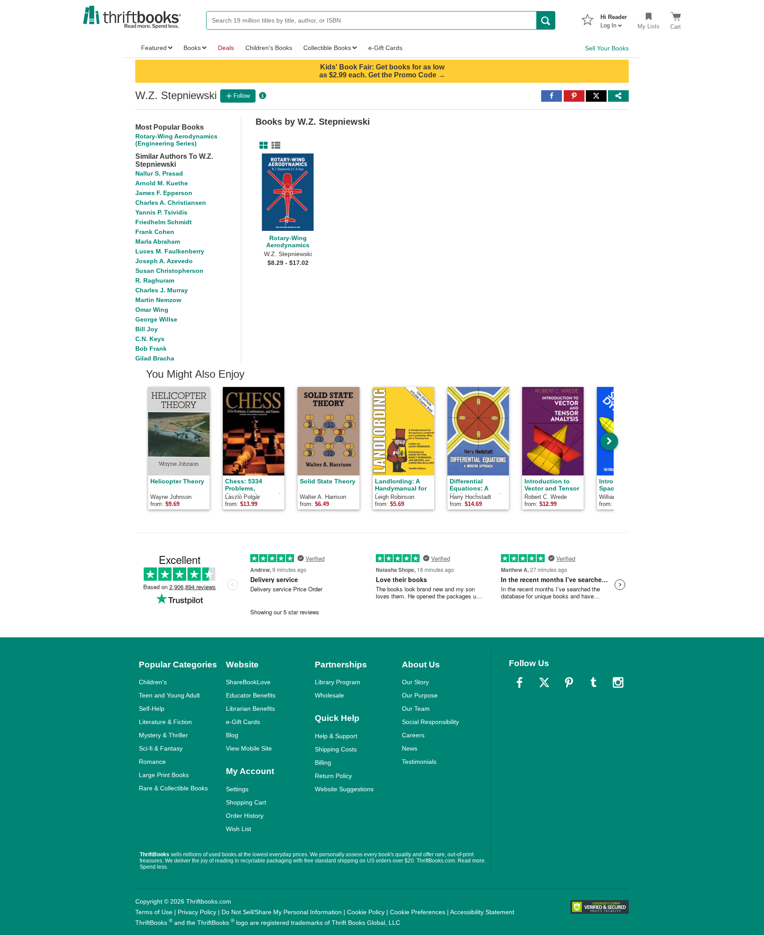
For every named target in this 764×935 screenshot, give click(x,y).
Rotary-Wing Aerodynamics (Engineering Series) (176, 140)
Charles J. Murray (161, 290)
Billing (323, 762)
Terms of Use (153, 912)
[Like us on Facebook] (519, 682)
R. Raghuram (154, 280)
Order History (245, 815)
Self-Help (151, 708)
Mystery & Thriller (163, 735)
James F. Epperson (163, 192)
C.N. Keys (149, 338)
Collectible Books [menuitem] (327, 47)
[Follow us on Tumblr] (593, 682)
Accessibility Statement (482, 912)
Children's (153, 682)
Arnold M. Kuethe (161, 183)
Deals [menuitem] (226, 47)
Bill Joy (146, 329)
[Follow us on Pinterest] (569, 682)
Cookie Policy (366, 912)
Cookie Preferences (417, 912)
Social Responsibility (430, 721)
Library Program (337, 682)
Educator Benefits (250, 695)
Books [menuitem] (192, 47)
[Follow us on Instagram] (618, 682)
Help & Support (336, 736)
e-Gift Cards (243, 721)
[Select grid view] (262, 145)
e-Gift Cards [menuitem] (385, 47)
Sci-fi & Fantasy (161, 748)
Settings (237, 789)
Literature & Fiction (165, 721)
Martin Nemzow (158, 299)
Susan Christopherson (169, 270)
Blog (232, 735)
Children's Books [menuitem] (268, 47)
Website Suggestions (344, 789)
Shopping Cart (246, 802)
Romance (152, 761)
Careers (413, 735)
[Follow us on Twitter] (544, 682)
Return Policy (333, 775)
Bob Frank (151, 348)
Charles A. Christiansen (170, 202)
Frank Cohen (154, 231)
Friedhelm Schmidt (163, 222)
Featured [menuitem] (154, 47)
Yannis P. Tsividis (161, 212)
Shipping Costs (336, 749)
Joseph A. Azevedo (164, 260)
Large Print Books (164, 774)
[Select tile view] (274, 145)
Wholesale (329, 695)
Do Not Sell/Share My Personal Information (282, 912)
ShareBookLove (248, 682)
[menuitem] (613, 18)
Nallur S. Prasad (159, 173)
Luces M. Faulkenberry (169, 251)
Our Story (415, 682)
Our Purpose (420, 695)
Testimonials (419, 761)
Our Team (416, 708)
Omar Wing (151, 309)
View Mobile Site (249, 748)
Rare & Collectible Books (173, 788)
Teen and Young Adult (169, 695)
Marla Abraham (157, 241)
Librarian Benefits (250, 708)
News (409, 748)
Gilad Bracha (154, 358)
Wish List (238, 828)
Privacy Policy (197, 912)
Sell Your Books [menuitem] (607, 48)
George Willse (156, 319)
